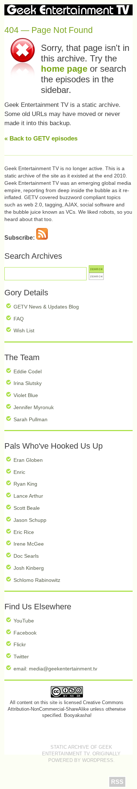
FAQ (19, 319)
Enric (19, 472)
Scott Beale (27, 508)
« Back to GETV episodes (40, 138)
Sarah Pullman (30, 419)
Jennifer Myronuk (34, 407)
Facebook (25, 633)
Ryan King (25, 484)
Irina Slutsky (28, 383)
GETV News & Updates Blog (46, 307)
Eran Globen (28, 460)
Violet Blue (26, 395)
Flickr (20, 644)
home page (64, 69)
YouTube (24, 621)
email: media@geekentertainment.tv (55, 669)
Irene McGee (29, 544)
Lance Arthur (28, 496)
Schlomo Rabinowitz (37, 580)
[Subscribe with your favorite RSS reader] (42, 238)
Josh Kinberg (29, 568)
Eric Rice (24, 532)
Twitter (21, 656)
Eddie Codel (28, 371)
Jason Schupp (30, 520)
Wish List (24, 330)
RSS (117, 782)
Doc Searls (26, 556)
